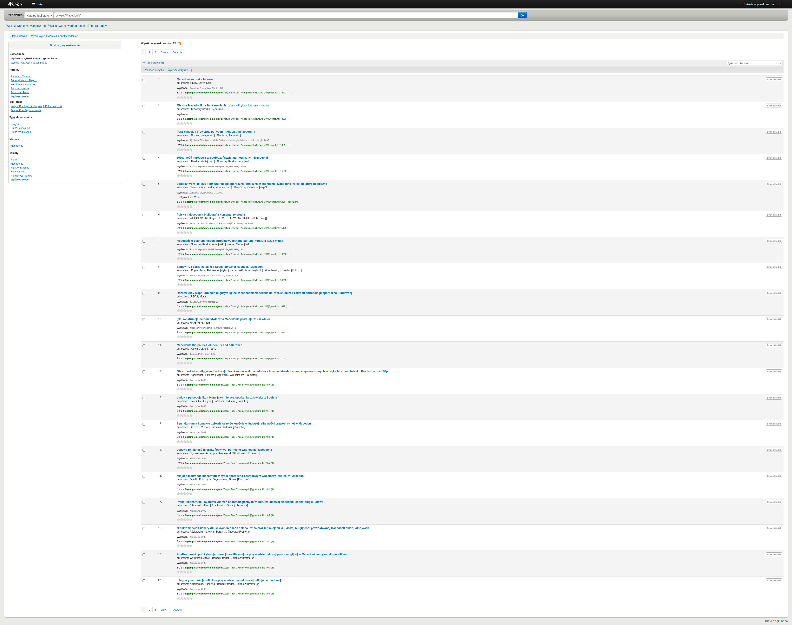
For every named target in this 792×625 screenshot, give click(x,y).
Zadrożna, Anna (20, 92)
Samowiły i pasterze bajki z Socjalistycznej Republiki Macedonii (220, 267)
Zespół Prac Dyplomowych (26, 110)
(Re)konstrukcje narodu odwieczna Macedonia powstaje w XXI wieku (223, 319)
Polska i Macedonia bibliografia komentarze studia (211, 214)
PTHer (197, 197)
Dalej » (164, 52)
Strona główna (19, 36)
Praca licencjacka (21, 128)
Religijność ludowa (21, 175)
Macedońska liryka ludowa (195, 79)
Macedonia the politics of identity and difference (209, 345)
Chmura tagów (97, 26)
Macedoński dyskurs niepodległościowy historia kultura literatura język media (230, 241)
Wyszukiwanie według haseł (66, 26)
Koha (784, 621)
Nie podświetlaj (155, 62)
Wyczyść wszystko (178, 70)
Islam (14, 159)
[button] (39, 4)
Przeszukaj (15, 15)
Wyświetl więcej (20, 96)
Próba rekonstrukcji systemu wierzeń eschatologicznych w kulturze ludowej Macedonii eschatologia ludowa (250, 502)
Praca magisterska (21, 131)
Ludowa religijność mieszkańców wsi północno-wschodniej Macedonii (224, 450)
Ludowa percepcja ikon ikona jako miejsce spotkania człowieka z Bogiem (227, 397)
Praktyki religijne (20, 167)
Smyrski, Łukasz (20, 88)
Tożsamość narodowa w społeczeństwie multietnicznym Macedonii (222, 157)
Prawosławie (18, 171)
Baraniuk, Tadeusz (21, 76)
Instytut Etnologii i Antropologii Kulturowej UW (18, 4)
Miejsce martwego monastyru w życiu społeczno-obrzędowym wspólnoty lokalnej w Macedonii (241, 476)
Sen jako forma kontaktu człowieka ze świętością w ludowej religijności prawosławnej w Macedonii (244, 423)
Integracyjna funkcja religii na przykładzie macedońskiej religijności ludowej (229, 580)
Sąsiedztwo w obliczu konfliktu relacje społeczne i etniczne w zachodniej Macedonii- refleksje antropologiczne (252, 184)
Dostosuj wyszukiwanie (65, 45)
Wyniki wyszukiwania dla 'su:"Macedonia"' (54, 36)
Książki (15, 124)
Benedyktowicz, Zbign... (24, 80)
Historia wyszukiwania (758, 4)
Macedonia (17, 145)
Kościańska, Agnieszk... (24, 84)
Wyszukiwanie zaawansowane (26, 26)
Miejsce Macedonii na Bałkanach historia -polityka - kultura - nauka (223, 105)
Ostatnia (177, 52)
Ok (522, 15)
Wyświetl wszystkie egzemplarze (29, 62)
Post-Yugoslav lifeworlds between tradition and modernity (216, 131)
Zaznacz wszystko (154, 70)
